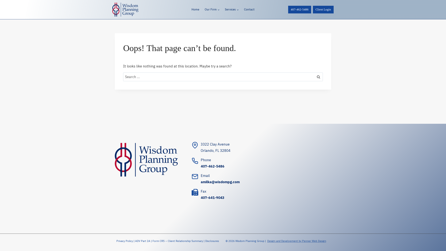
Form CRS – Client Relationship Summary (177, 241)
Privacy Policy (124, 241)
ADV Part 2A (142, 241)
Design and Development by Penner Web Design (296, 241)
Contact (249, 9)
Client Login (323, 9)
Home (195, 9)
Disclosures (212, 241)
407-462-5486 (300, 9)
